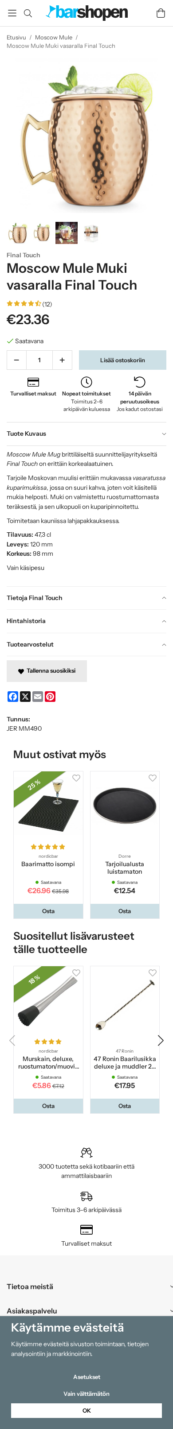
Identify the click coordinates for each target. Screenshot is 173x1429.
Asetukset (86, 1376)
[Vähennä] (17, 360)
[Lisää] (62, 360)
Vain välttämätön (86, 1393)
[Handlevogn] (161, 13)
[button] (48, 911)
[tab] (86, 434)
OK (87, 1410)
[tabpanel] (86, 515)
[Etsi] (27, 13)
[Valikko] (12, 13)
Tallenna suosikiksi (49, 670)
